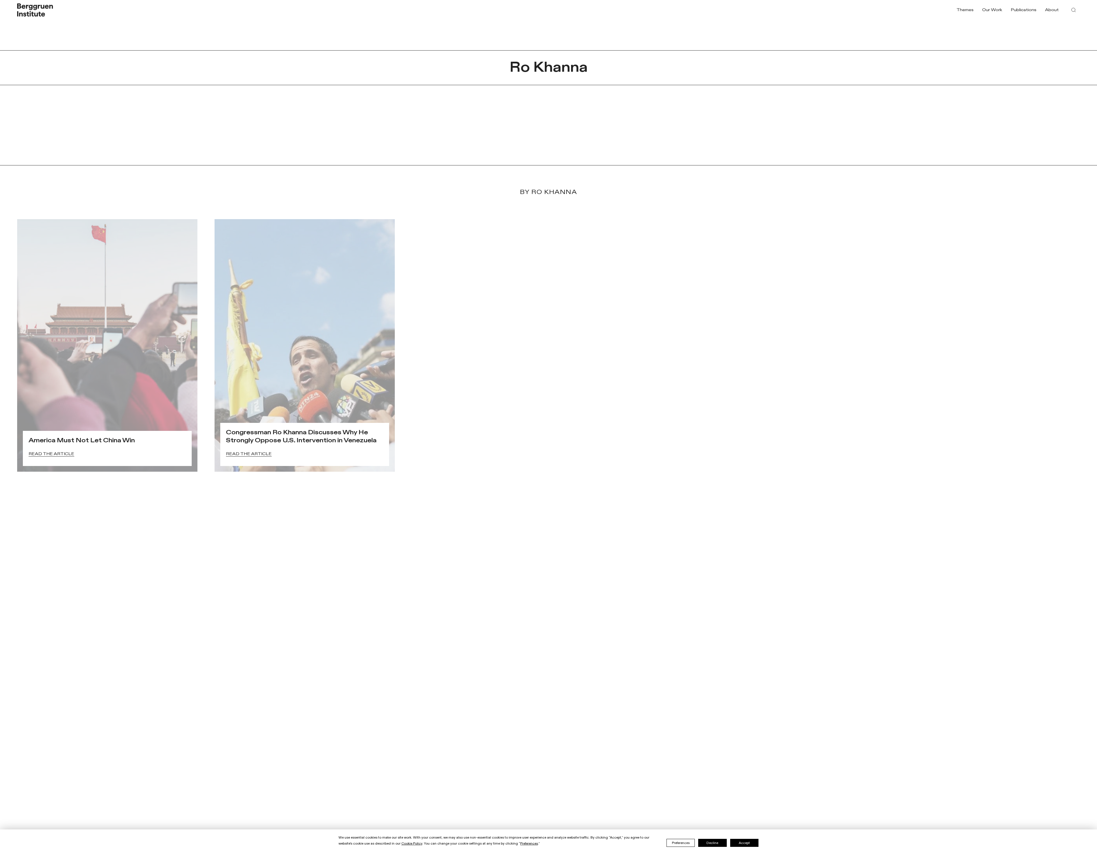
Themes (965, 10)
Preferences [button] (529, 843)
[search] (1073, 10)
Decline (712, 843)
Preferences (681, 843)
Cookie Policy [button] (411, 843)
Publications (1023, 10)
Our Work (992, 10)
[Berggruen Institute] (35, 10)
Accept (744, 843)
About (1052, 10)
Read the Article (51, 454)
